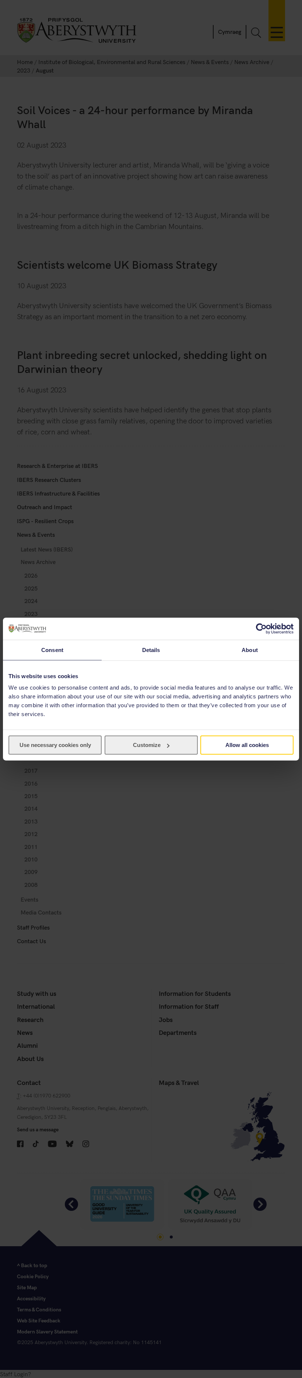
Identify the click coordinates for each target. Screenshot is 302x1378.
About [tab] (250, 649)
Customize (147, 745)
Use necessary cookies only (55, 745)
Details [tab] (151, 649)
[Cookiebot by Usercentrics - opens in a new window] (261, 628)
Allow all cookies (247, 745)
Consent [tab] (52, 649)
